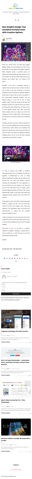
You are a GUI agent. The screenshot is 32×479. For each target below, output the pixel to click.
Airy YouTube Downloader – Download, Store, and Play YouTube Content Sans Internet (15, 362)
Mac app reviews (17, 248)
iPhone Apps (12, 335)
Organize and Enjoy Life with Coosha (14, 331)
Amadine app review (7, 248)
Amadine (11, 228)
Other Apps (17, 368)
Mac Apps (10, 39)
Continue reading (5, 342)
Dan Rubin (9, 38)
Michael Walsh (5, 444)
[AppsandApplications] (16, 6)
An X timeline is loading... (16, 469)
